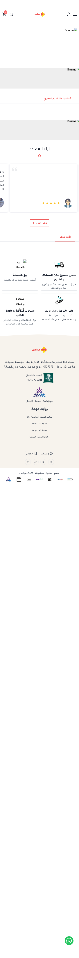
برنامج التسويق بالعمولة (39, 437)
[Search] (11, 14)
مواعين (23, 472)
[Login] (69, 14)
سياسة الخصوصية (40, 430)
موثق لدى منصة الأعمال (39, 400)
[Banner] (39, 47)
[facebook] (28, 462)
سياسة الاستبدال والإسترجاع (39, 417)
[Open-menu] (75, 14)
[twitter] (43, 462)
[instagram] (51, 462)
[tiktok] (36, 462)
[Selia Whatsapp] (69, 940)
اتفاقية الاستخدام (39, 423)
